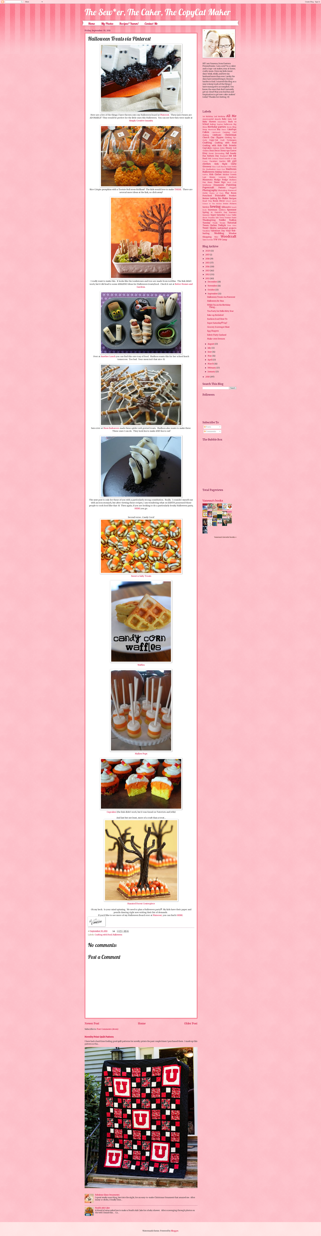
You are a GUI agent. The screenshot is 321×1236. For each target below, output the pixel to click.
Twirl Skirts (209, 228)
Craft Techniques (228, 140)
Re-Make (223, 198)
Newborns (207, 185)
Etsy (205, 153)
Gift (229, 161)
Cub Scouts (229, 145)
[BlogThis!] (120, 931)
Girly (233, 163)
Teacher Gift (213, 218)
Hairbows (231, 169)
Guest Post (221, 169)
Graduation (211, 169)
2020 (208, 251)
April (210, 360)
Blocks (229, 127)
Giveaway (207, 166)
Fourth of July (230, 159)
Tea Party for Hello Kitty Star (220, 311)
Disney (229, 148)
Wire (216, 237)
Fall (227, 153)
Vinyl (228, 231)
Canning (226, 132)
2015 (207, 263)
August (211, 344)
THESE (177, 189)
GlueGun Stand (226, 167)
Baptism (220, 124)
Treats (222, 223)
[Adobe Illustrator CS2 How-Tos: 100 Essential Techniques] (206, 511)
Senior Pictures (229, 204)
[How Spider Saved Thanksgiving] (206, 516)
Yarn (204, 240)
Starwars (232, 212)
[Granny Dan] (230, 523)
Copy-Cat (213, 140)
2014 (207, 267)
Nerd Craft (231, 182)
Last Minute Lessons (214, 177)
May (210, 356)
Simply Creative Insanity (141, 120)
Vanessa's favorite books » (225, 537)
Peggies (233, 188)
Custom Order (219, 148)
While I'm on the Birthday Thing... (218, 306)
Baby (224, 119)
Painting (231, 185)
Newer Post (92, 1023)
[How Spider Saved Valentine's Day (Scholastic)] (230, 509)
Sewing (215, 206)
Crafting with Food (103, 935)
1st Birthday (208, 116)
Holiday (218, 172)
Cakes (206, 132)
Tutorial (231, 222)
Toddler (222, 220)
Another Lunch (108, 356)
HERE (137, 508)
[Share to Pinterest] (127, 931)
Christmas (230, 135)
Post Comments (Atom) (107, 1029)
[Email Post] (113, 931)
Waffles (141, 665)
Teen (221, 218)
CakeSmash (216, 132)
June (210, 352)
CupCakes (207, 148)
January (211, 372)
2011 (207, 278)
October (211, 290)
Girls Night (220, 164)
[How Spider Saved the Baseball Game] (225, 509)
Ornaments (218, 185)
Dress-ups (225, 151)
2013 (207, 271)
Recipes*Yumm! (128, 23)
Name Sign (219, 182)
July (209, 348)
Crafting (207, 142)
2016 (207, 259)
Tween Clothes (210, 225)
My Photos (107, 23)
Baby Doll (232, 119)
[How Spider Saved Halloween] (210, 516)
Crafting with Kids (212, 145)
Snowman (212, 210)
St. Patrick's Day (219, 212)
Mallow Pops (141, 754)
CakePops (231, 129)
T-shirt (228, 215)
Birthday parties (217, 126)
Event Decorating (216, 153)
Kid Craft (233, 172)
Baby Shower (209, 122)
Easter (233, 151)
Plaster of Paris (216, 193)
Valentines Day (218, 231)
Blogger (174, 1231)
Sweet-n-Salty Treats (141, 576)
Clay (213, 137)
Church (206, 137)
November (212, 286)
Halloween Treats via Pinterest (221, 297)
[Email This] (118, 931)
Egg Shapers (213, 331)
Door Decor (214, 151)
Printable (220, 195)
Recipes (232, 198)
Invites (226, 172)
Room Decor (219, 201)
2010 (207, 377)
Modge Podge (221, 180)
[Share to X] (123, 931)
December (212, 282)
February (212, 368)
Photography (210, 190)
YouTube (210, 240)
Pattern (221, 188)
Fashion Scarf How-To (217, 319)
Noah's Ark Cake (102, 1208)
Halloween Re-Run (215, 301)
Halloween (117, 935)
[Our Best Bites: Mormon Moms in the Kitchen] (225, 516)
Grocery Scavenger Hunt (218, 327)
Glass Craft (216, 167)
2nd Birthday (219, 116)
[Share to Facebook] (125, 931)
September (213, 294)
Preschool (207, 196)
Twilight (222, 225)
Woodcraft (228, 236)
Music (210, 182)
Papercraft (208, 187)
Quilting (213, 198)
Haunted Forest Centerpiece (141, 903)
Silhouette (226, 207)
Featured (224, 156)
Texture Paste (230, 218)
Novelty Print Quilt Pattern (99, 1036)
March (211, 364)
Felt (230, 156)
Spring (206, 212)
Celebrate (217, 135)
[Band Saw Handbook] (206, 526)
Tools (215, 223)
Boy (218, 129)
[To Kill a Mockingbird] (220, 510)
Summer (206, 215)
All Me (231, 116)
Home (91, 23)
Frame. (205, 161)
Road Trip (207, 201)
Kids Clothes (215, 174)
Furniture (213, 161)
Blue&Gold (212, 129)
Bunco (224, 129)
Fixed (221, 159)
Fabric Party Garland (216, 335)
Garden (222, 161)
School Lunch (231, 201)
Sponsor (231, 209)
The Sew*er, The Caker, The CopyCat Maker (158, 12)
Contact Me (151, 23)
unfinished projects (227, 228)
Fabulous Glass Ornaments (107, 1195)
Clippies (219, 137)
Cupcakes (111, 812)
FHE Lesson (213, 159)
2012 (207, 274)
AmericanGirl (208, 119)
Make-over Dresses (216, 339)
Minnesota (208, 180)
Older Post (190, 1023)
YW (215, 239)
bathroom (228, 124)
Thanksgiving (209, 220)
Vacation (206, 231)
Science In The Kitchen (212, 204)
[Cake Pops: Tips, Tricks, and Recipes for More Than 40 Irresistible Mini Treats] (220, 523)
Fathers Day (213, 156)
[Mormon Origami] (210, 509)
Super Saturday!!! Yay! (217, 323)
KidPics (205, 174)
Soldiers (222, 210)
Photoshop (222, 190)
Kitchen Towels (229, 174)
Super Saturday (218, 215)
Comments (211, 431)
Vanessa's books (213, 500)
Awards (218, 119)
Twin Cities (231, 225)
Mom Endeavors (111, 428)
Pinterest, (157, 915)
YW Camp (222, 240)
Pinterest (164, 115)
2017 (207, 255)
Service (206, 207)
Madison (232, 177)
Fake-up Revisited (215, 315)
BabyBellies (222, 122)
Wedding (219, 233)
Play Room (230, 193)
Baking (213, 124)
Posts (208, 427)
